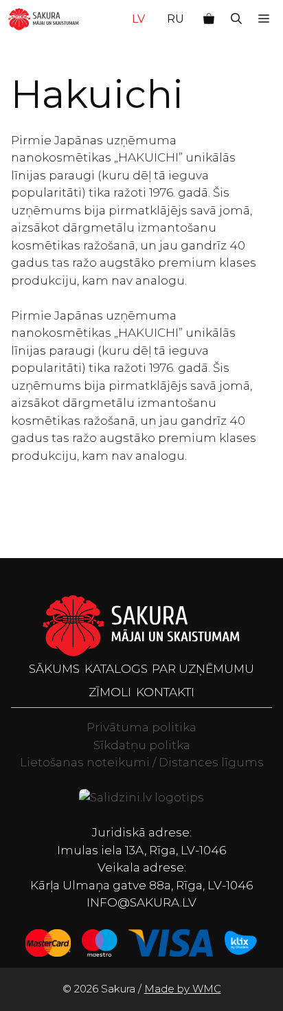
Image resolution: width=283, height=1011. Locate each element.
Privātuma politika (141, 727)
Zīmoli (110, 692)
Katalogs (116, 669)
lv (138, 18)
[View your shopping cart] (209, 19)
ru (175, 18)
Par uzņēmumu (203, 669)
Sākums (54, 669)
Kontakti (165, 692)
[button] (236, 19)
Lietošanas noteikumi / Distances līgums (142, 762)
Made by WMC (182, 988)
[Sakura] (43, 19)
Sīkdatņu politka (141, 745)
